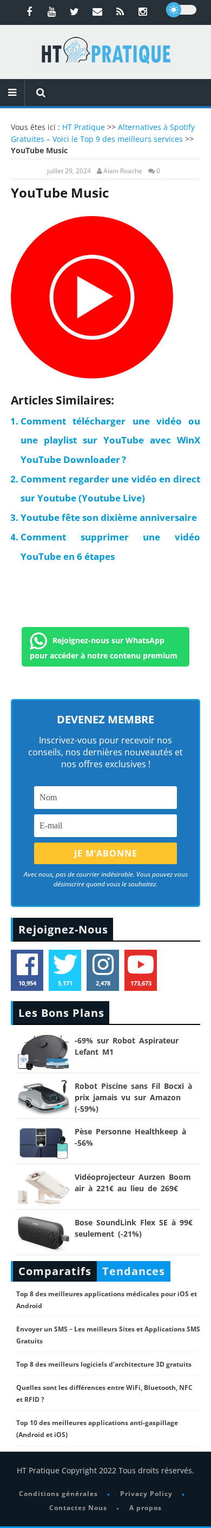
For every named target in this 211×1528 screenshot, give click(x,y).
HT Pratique (83, 127)
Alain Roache (122, 171)
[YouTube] (52, 11)
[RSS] (120, 11)
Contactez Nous (78, 1507)
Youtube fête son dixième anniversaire (109, 517)
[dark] (181, 9)
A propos (145, 1507)
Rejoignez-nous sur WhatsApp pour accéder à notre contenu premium (103, 647)
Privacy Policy (146, 1493)
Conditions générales (58, 1493)
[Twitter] (74, 11)
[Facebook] (29, 11)
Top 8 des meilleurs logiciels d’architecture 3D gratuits (104, 1364)
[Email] (97, 11)
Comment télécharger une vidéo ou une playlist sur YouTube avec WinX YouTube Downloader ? (110, 440)
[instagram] (142, 11)
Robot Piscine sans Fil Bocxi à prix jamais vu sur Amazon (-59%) (133, 1097)
